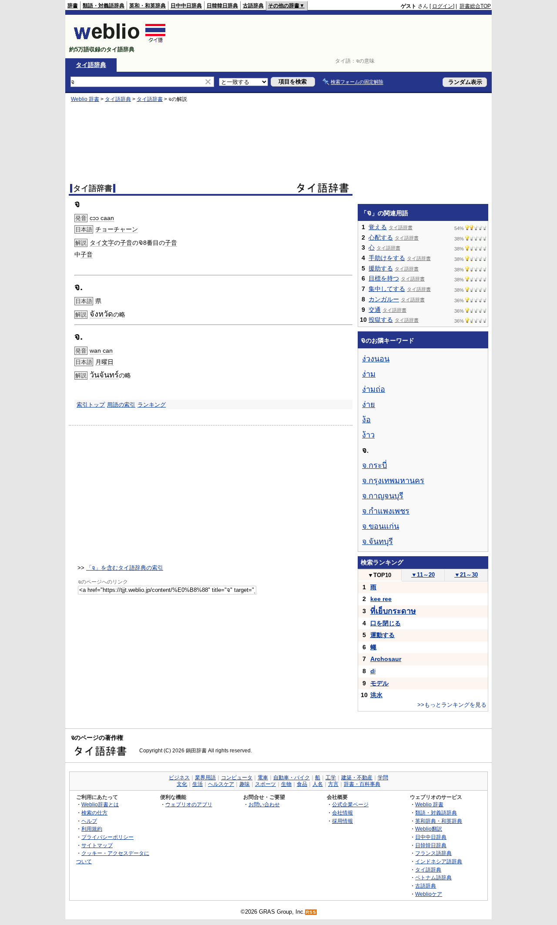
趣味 (244, 784)
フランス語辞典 (433, 853)
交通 (375, 309)
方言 (333, 784)
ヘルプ (89, 821)
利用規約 (91, 828)
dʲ (373, 671)
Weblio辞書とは (100, 804)
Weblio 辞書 (85, 99)
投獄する (381, 319)
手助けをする (387, 257)
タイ (96, 242)
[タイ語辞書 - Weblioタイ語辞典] (120, 42)
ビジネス (179, 777)
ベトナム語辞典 (433, 877)
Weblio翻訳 (428, 828)
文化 (182, 784)
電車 (263, 777)
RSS (311, 912)
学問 (383, 777)
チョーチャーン (116, 229)
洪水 (376, 694)
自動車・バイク (291, 777)
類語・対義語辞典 (103, 5)
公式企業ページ (350, 804)
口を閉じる (385, 623)
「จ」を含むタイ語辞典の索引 (124, 567)
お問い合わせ (264, 804)
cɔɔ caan (102, 217)
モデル (379, 683)
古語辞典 (253, 5)
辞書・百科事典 (362, 784)
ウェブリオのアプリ (188, 804)
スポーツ (265, 784)
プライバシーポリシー (107, 837)
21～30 (466, 574)
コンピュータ (236, 777)
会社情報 (342, 812)
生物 (286, 784)
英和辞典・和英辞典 (438, 821)
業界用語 (205, 777)
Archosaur (385, 658)
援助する (381, 268)
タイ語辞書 (150, 99)
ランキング (152, 404)
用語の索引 (121, 404)
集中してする (387, 288)
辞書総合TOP (475, 6)
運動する (382, 634)
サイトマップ (97, 845)
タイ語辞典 (91, 64)
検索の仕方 (94, 812)
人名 (317, 784)
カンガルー (384, 299)
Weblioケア (428, 894)
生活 (197, 784)
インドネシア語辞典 (438, 861)
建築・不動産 (356, 777)
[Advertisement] (332, 36)
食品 (302, 784)
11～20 (423, 574)
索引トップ (91, 404)
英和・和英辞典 (147, 5)
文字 (108, 242)
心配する (381, 237)
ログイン (442, 6)
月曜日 (104, 361)
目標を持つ (384, 278)
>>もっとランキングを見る (452, 704)
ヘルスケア (221, 784)
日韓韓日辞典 (222, 5)
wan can (101, 350)
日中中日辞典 (186, 5)
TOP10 (379, 575)
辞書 (72, 5)
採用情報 (342, 821)
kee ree (381, 598)
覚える (378, 227)
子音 (126, 242)
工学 (330, 777)
